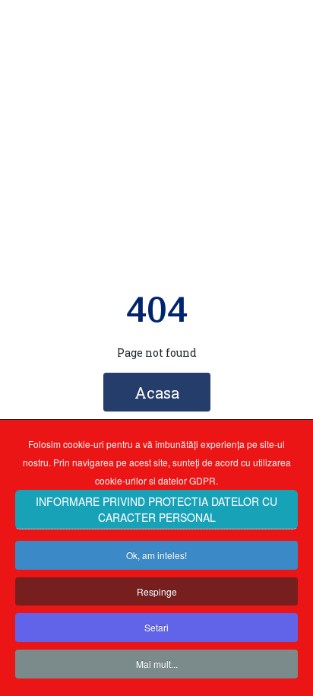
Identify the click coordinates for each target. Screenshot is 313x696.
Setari (156, 627)
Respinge (157, 591)
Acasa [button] (156, 392)
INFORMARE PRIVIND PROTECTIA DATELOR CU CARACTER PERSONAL (156, 509)
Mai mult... (157, 663)
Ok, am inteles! (156, 554)
